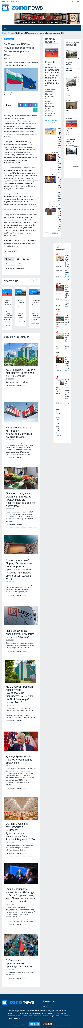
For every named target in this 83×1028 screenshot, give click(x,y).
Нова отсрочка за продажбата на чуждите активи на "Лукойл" (20, 634)
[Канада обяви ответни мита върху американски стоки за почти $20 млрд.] (21, 412)
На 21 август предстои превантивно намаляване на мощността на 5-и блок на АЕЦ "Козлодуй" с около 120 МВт (20, 694)
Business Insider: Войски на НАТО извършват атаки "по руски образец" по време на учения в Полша (56, 419)
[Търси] (78, 1)
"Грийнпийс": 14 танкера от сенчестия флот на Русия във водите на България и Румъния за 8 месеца (36, 310)
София (67, 370)
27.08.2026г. (51, 123)
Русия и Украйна (5, 291)
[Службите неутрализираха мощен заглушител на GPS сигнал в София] (60, 360)
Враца (67, 306)
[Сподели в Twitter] (25, 105)
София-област (67, 275)
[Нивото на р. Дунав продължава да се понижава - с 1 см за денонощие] (60, 336)
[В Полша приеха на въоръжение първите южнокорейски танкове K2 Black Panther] (71, 151)
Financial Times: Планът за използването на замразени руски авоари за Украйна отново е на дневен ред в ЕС (8, 311)
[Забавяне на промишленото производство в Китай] (21, 945)
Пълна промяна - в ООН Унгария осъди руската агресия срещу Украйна (21, 309)
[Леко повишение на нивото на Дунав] (60, 318)
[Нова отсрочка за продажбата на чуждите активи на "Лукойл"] (21, 615)
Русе (66, 324)
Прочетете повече (14, 385)
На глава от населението (15, 269)
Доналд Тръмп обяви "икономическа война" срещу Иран (19, 759)
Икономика (11, 33)
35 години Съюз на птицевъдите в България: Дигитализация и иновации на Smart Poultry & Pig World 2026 (20, 831)
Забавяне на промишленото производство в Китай (19, 963)
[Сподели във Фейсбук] (20, 105)
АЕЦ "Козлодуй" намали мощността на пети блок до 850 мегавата (20, 373)
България (26, 259)
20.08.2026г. (58, 435)
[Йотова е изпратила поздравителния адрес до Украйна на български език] (71, 106)
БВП (19, 264)
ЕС (18, 259)
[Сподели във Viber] (30, 105)
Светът (19, 291)
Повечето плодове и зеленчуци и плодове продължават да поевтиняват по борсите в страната (20, 499)
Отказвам (47, 1024)
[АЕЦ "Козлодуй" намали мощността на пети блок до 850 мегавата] (21, 354)
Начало (4, 33)
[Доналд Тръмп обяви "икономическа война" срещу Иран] (21, 741)
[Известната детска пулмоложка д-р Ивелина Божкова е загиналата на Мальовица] (60, 258)
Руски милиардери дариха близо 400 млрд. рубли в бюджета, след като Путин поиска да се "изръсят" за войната (20, 895)
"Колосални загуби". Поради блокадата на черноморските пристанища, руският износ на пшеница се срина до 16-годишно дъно (19, 569)
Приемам (34, 1024)
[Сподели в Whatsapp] (35, 110)
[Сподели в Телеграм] (35, 105)
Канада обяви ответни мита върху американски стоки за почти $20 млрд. (19, 432)
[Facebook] (72, 1)
